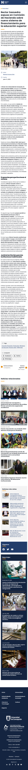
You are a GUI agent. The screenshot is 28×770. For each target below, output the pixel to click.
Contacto (17, 756)
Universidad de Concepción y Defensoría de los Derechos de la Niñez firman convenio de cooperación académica (14, 405)
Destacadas (16, 346)
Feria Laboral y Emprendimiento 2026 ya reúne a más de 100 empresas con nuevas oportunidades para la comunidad (17, 523)
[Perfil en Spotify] (18, 764)
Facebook (8, 356)
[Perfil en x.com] (15, 764)
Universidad (5, 8)
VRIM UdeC (20, 347)
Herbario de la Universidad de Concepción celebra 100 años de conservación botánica (12, 674)
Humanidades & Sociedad (20, 697)
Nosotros (11, 756)
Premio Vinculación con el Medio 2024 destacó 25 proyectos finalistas (13, 429)
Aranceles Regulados (7, 346)
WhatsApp (8, 359)
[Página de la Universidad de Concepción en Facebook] (12, 764)
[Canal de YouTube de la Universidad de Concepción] (21, 764)
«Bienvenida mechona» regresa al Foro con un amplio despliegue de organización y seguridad (17, 506)
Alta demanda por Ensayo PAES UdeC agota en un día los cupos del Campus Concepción (17, 514)
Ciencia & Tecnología (5, 703)
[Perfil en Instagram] (10, 764)
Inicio (3, 692)
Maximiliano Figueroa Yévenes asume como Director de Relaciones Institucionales (13, 479)
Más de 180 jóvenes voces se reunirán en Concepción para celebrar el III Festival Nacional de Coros (17, 533)
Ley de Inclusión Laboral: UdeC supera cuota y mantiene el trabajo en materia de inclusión (13, 646)
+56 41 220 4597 (16, 744)
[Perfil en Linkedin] (7, 764)
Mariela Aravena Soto (8, 74)
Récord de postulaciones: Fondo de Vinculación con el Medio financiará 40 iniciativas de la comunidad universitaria (14, 454)
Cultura (17, 702)
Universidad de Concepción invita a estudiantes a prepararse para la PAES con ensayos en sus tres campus (17, 496)
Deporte (4, 708)
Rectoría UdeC (12, 347)
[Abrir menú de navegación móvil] (26, 2)
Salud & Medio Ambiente (6, 697)
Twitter (18, 356)
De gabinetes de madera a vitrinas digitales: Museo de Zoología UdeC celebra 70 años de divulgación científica (12, 617)
